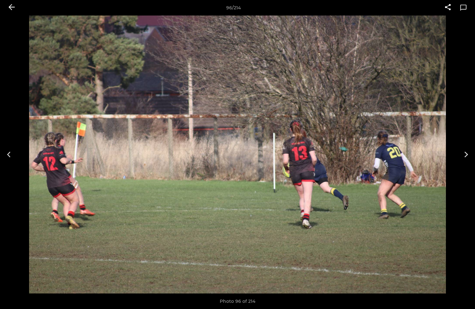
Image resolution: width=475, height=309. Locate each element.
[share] (448, 7)
